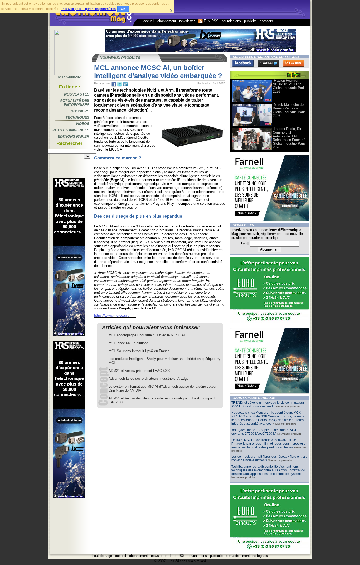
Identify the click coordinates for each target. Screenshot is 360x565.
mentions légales (255, 556)
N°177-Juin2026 (70, 77)
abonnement (166, 21)
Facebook (243, 63)
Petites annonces (70, 130)
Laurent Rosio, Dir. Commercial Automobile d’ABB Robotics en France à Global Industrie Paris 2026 (289, 138)
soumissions (231, 21)
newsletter (187, 21)
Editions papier (73, 136)
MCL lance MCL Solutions (128, 343)
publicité (250, 21)
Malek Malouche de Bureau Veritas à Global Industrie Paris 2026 (289, 110)
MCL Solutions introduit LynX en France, (140, 351)
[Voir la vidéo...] (252, 101)
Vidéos (82, 124)
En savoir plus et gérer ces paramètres (88, 9)
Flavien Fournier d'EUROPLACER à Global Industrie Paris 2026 (289, 85)
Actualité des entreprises (74, 102)
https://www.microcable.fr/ (114, 315)
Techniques (77, 117)
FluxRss (293, 63)
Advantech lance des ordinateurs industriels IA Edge (148, 379)
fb (113, 84)
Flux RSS (210, 21)
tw (119, 84)
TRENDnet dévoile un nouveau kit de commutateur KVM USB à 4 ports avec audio (267, 404)
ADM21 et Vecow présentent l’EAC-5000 (139, 371)
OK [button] (123, 9)
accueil (148, 21)
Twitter (268, 63)
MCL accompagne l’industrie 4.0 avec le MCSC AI (147, 335)
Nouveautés (76, 94)
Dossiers (80, 111)
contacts (266, 21)
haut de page (102, 556)
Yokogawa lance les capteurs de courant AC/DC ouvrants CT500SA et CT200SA (265, 432)
